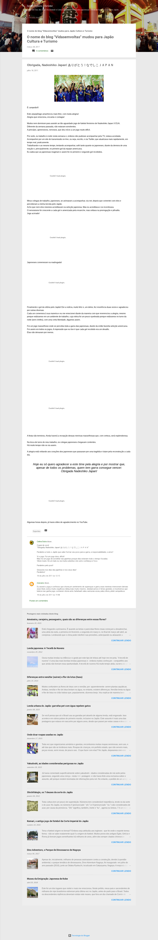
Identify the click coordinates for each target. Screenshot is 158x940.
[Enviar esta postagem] (52, 52)
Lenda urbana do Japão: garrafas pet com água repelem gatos (59, 706)
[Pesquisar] (134, 6)
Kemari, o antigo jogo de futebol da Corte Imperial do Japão (58, 821)
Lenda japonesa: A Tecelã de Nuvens (45, 648)
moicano (40, 583)
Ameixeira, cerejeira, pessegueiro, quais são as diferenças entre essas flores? (66, 619)
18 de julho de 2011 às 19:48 (48, 595)
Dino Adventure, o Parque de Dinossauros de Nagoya (54, 850)
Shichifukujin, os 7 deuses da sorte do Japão (50, 792)
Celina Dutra (42, 541)
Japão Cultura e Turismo (39, 6)
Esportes (36, 531)
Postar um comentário (39, 601)
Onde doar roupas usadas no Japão (45, 734)
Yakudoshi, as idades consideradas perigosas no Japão (55, 763)
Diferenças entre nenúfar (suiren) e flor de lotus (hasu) (54, 677)
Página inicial (36, 18)
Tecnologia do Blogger (80, 935)
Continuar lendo (121, 640)
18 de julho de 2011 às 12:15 (48, 576)
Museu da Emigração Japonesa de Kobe (47, 878)
